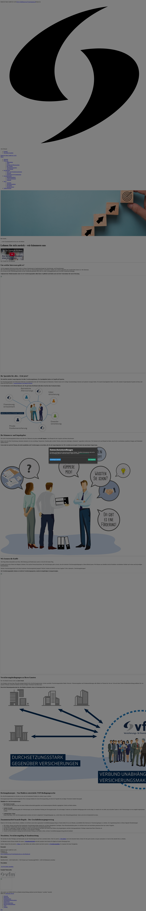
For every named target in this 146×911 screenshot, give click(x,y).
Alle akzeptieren (91, 459)
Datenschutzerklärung (84, 453)
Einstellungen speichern (55, 459)
